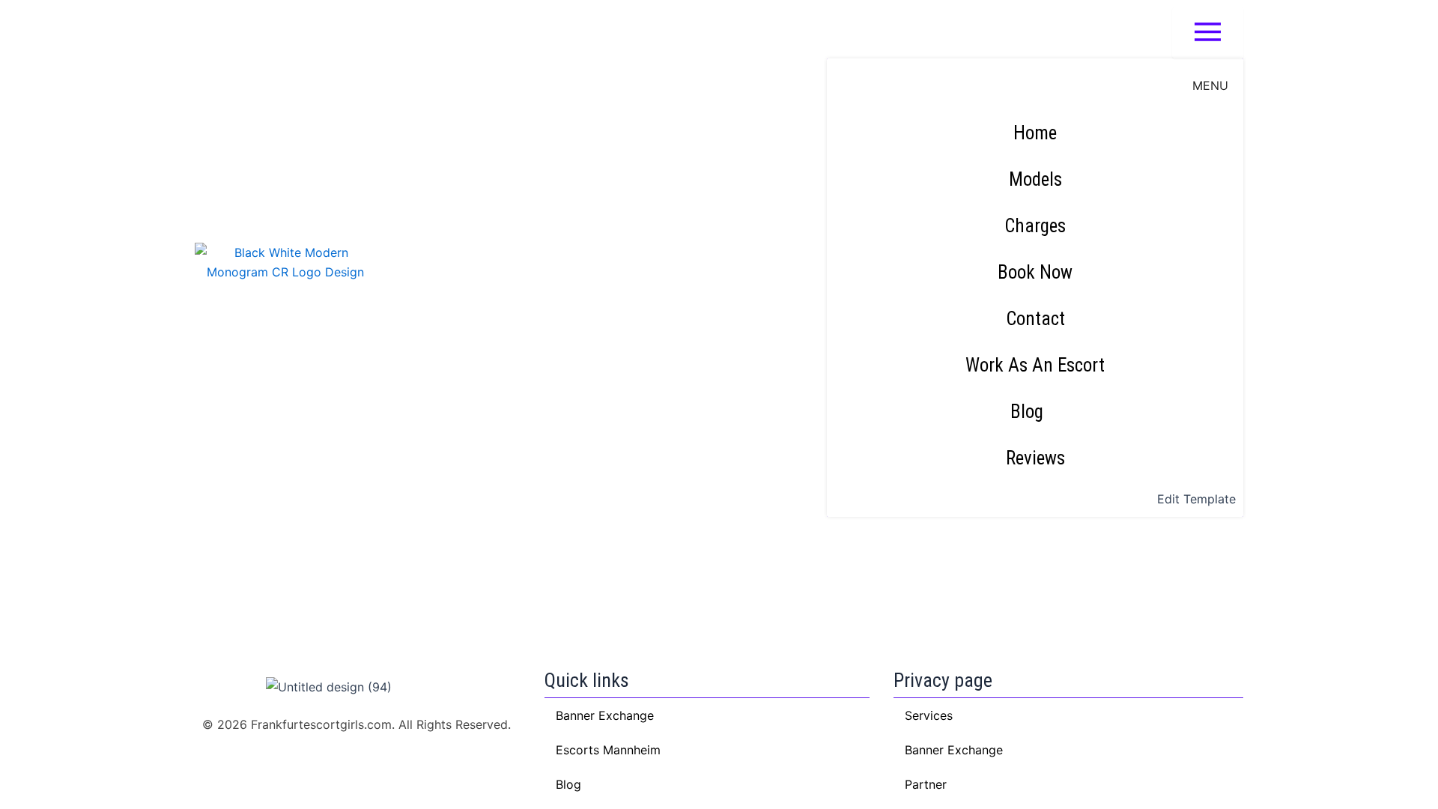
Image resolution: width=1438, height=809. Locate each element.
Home (1035, 133)
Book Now (1035, 272)
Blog (1026, 411)
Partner (926, 784)
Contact (1035, 319)
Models (1035, 179)
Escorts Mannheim (608, 749)
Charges (1035, 226)
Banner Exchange (954, 749)
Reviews (1035, 458)
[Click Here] (1207, 32)
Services (929, 715)
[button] (1035, 412)
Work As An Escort (1035, 365)
